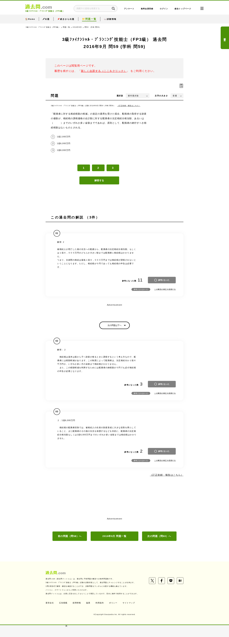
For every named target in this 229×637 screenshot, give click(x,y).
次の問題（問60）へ (159, 536)
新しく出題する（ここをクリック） (104, 70)
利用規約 (100, 603)
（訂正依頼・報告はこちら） (128, 106)
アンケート (129, 9)
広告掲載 (63, 603)
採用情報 (77, 603)
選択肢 (120, 96)
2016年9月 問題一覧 (114, 536)
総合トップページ (183, 9)
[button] (66, 626)
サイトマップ (129, 603)
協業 (88, 603)
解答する (99, 180)
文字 (161, 96)
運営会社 (50, 603)
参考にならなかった (141, 289)
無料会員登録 (147, 9)
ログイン (164, 9)
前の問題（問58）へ (70, 536)
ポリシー (113, 603)
